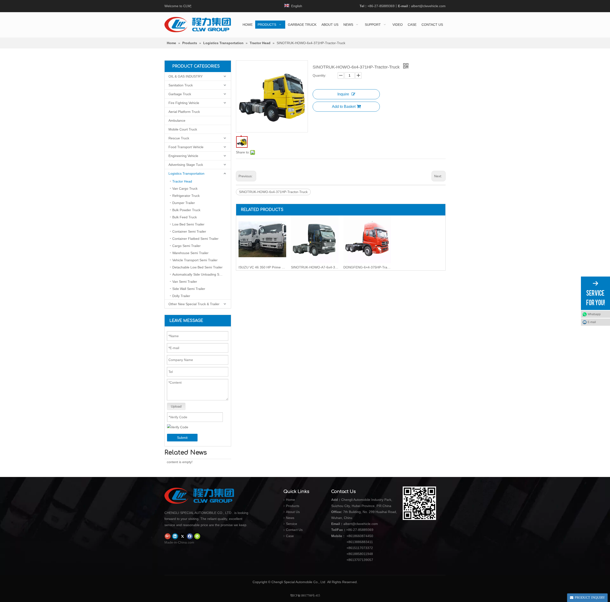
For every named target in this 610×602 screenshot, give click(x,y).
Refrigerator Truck (186, 196)
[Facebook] (190, 536)
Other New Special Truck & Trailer (193, 304)
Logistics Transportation (186, 173)
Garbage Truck (179, 94)
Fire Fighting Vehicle (183, 103)
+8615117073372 (359, 548)
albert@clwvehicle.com (428, 6)
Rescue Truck (178, 138)
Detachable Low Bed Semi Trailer (197, 267)
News (290, 518)
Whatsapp (594, 314)
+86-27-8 (353, 530)
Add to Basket (344, 107)
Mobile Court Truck (182, 129)
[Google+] (168, 536)
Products (292, 506)
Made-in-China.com (179, 542)
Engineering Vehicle (183, 156)
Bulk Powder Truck (186, 210)
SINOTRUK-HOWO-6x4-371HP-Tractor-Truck (273, 192)
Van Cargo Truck (185, 188)
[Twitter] (182, 536)
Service (291, 524)
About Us (293, 512)
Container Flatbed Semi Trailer (195, 239)
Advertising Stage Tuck (185, 165)
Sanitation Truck (180, 85)
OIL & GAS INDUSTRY (185, 76)
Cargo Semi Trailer (186, 246)
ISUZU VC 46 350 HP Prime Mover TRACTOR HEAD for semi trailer (262, 267)
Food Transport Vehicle (185, 147)
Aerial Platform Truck (184, 112)
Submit (182, 438)
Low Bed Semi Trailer (188, 224)
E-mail (592, 322)
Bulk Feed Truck (184, 217)
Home (290, 500)
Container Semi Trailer (189, 231)
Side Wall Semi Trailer (188, 289)
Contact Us (294, 530)
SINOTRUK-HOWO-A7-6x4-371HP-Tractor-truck (315, 267)
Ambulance (176, 120)
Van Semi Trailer (184, 281)
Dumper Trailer (183, 203)
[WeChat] (197, 536)
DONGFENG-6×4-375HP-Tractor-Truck (367, 267)
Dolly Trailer (181, 296)
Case (290, 536)
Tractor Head (182, 181)
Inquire (343, 94)
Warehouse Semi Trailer (190, 253)
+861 (350, 554)
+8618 (351, 536)
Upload (176, 406)
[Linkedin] (175, 536)
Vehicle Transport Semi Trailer (195, 260)
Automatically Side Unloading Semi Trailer (201, 274)
